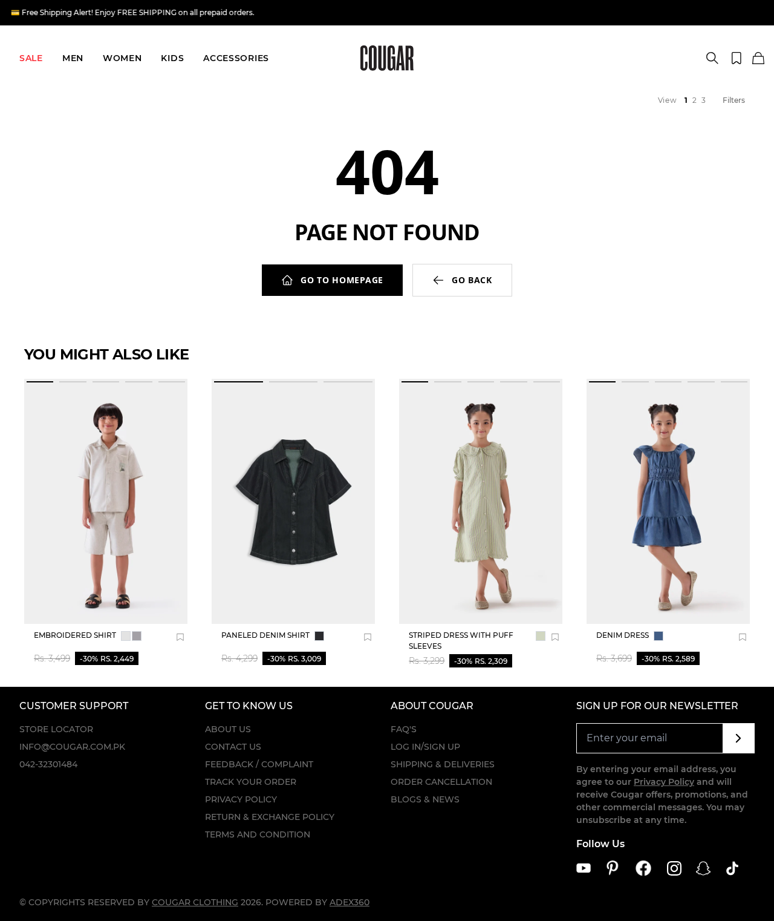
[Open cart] (758, 58)
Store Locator (56, 729)
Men (72, 58)
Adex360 (349, 902)
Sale (31, 58)
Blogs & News (425, 799)
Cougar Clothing (195, 902)
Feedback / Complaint (259, 764)
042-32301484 (48, 764)
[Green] (540, 636)
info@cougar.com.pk (72, 746)
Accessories (236, 58)
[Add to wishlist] (180, 637)
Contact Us (233, 746)
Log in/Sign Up (425, 746)
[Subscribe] (739, 738)
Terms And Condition (257, 834)
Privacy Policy (241, 799)
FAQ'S (404, 729)
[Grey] (126, 636)
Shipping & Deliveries (443, 764)
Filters (734, 100)
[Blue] (658, 636)
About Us (228, 729)
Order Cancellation (441, 781)
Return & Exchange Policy (269, 816)
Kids (172, 58)
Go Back (472, 280)
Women (122, 58)
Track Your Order (250, 781)
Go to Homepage (342, 280)
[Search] (712, 58)
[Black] (319, 636)
